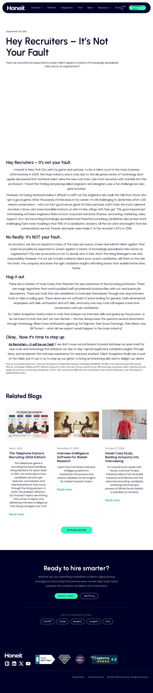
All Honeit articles (76, 530)
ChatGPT (47, 621)
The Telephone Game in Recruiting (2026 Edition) (27, 455)
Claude (62, 621)
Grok (107, 621)
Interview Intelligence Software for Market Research (73, 457)
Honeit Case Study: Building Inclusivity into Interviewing (122, 457)
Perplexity (77, 621)
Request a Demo (66, 596)
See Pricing (89, 596)
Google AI (93, 621)
